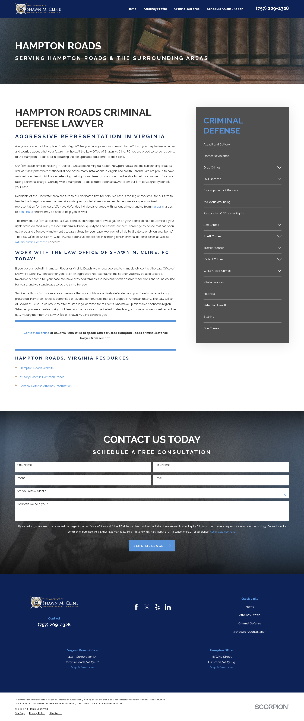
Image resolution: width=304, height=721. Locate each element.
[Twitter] (147, 607)
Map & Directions (82, 667)
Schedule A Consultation (249, 631)
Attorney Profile (250, 615)
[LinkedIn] (168, 607)
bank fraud (26, 212)
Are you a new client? (31, 491)
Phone (21, 478)
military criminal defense (31, 242)
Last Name (162, 464)
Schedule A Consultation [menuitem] (225, 9)
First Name (24, 464)
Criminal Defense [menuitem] (187, 9)
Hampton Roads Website (37, 368)
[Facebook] (136, 607)
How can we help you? (32, 504)
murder (156, 206)
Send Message (149, 546)
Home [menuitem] (132, 9)
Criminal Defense (249, 623)
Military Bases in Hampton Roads (42, 377)
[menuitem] (242, 144)
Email (158, 478)
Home (250, 606)
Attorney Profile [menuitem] (155, 9)
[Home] (38, 9)
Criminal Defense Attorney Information (46, 386)
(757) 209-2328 (272, 8)
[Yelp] (157, 607)
